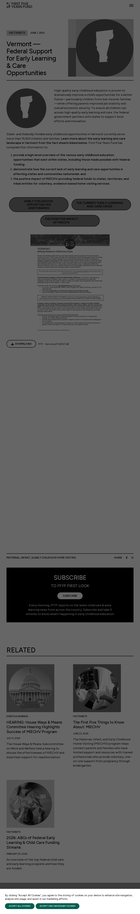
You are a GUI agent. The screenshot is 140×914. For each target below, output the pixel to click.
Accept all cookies (20, 906)
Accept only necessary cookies (57, 906)
